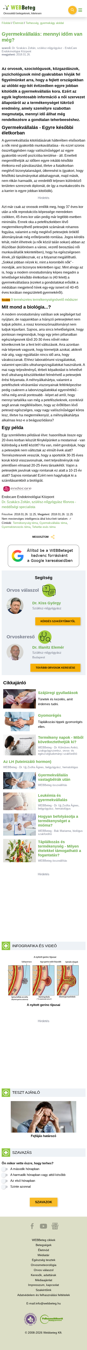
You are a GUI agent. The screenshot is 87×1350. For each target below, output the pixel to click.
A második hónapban (24, 1169)
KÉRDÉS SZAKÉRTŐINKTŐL (58, 621)
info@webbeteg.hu (48, 1303)
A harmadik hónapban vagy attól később (37, 1174)
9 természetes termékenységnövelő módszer (44, 299)
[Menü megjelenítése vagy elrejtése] (80, 10)
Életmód (18, 23)
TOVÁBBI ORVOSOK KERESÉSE (55, 667)
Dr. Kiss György (46, 603)
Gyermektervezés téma (16, 526)
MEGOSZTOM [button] (40, 536)
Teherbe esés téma (44, 526)
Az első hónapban (22, 1180)
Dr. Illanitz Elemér (48, 647)
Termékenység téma (25, 522)
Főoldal (6, 23)
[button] (33, 1228)
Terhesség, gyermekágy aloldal (45, 23)
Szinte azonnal (20, 1186)
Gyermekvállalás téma (53, 522)
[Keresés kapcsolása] (72, 10)
